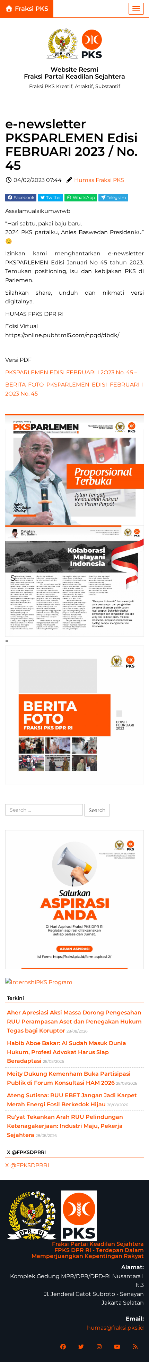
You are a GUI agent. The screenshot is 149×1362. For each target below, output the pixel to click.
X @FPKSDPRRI (27, 1165)
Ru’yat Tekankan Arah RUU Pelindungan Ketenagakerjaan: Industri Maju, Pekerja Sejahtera (65, 1126)
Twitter (53, 197)
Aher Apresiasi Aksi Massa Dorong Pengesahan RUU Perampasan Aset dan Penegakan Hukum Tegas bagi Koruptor (74, 1021)
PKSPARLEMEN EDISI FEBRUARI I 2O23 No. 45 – (71, 372)
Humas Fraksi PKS (99, 180)
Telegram (116, 197)
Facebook (23, 197)
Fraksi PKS (30, 9)
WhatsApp (83, 197)
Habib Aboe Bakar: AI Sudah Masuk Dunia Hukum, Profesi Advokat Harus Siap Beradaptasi (66, 1052)
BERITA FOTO (24, 384)
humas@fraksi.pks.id (115, 1327)
